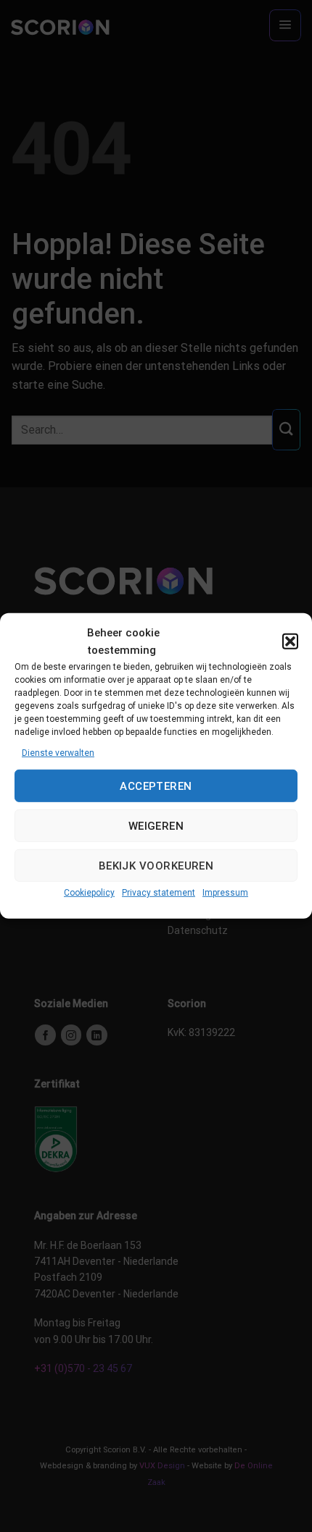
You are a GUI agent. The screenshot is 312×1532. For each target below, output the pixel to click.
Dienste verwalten (58, 753)
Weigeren (156, 826)
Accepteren (156, 786)
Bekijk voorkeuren (156, 865)
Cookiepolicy (89, 893)
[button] (290, 641)
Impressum (225, 893)
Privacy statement (158, 893)
